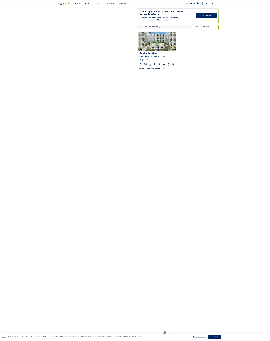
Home (77, 3)
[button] (151, 48)
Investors (122, 3)
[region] (135, 337)
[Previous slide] (139, 41)
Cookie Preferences (199, 337)
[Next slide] (175, 41)
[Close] (266, 337)
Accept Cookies (214, 337)
